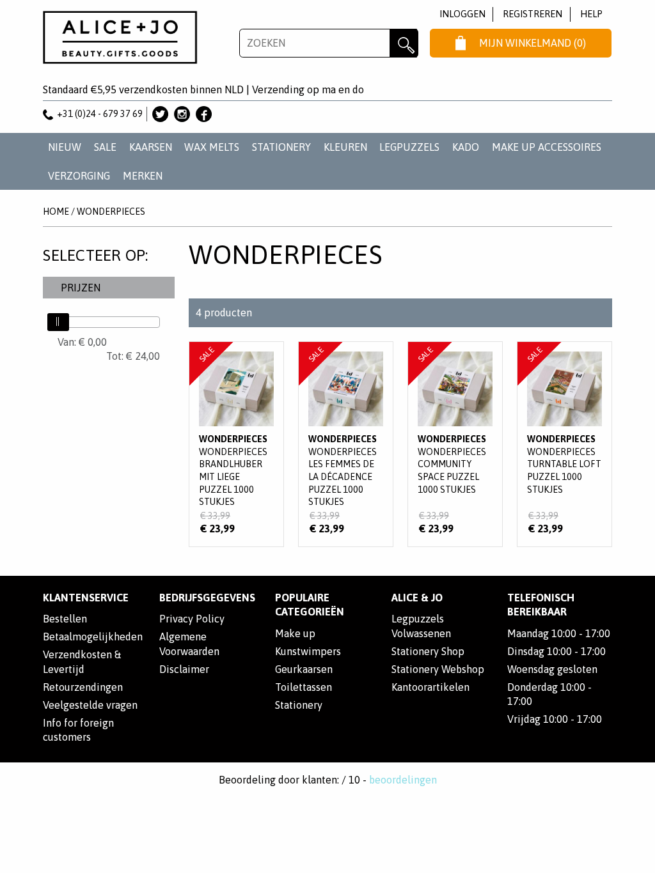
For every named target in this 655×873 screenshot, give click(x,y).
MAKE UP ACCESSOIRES (546, 147)
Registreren (532, 13)
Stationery (298, 705)
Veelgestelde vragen (90, 705)
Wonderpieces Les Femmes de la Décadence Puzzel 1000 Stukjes (346, 444)
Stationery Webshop (437, 669)
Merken (142, 176)
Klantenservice (86, 597)
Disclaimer (184, 669)
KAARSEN (150, 147)
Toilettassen (303, 687)
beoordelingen (403, 779)
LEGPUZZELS (409, 147)
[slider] (58, 322)
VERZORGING (79, 176)
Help (591, 13)
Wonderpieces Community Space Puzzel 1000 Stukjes (455, 444)
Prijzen (80, 287)
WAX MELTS (211, 147)
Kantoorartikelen (430, 687)
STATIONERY (281, 147)
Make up (295, 633)
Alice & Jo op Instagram (182, 114)
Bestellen (65, 618)
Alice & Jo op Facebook (204, 114)
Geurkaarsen (304, 669)
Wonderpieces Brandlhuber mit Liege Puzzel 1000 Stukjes (236, 444)
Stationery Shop (427, 651)
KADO (465, 147)
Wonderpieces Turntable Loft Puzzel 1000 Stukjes (564, 444)
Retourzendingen (83, 687)
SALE (105, 147)
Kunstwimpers (308, 651)
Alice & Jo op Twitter (160, 114)
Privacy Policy (192, 618)
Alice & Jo (417, 597)
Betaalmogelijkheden (93, 636)
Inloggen (462, 13)
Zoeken (404, 43)
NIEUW (64, 147)
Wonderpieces (111, 211)
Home (56, 211)
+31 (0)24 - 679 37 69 (100, 114)
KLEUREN (345, 147)
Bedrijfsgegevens (207, 597)
